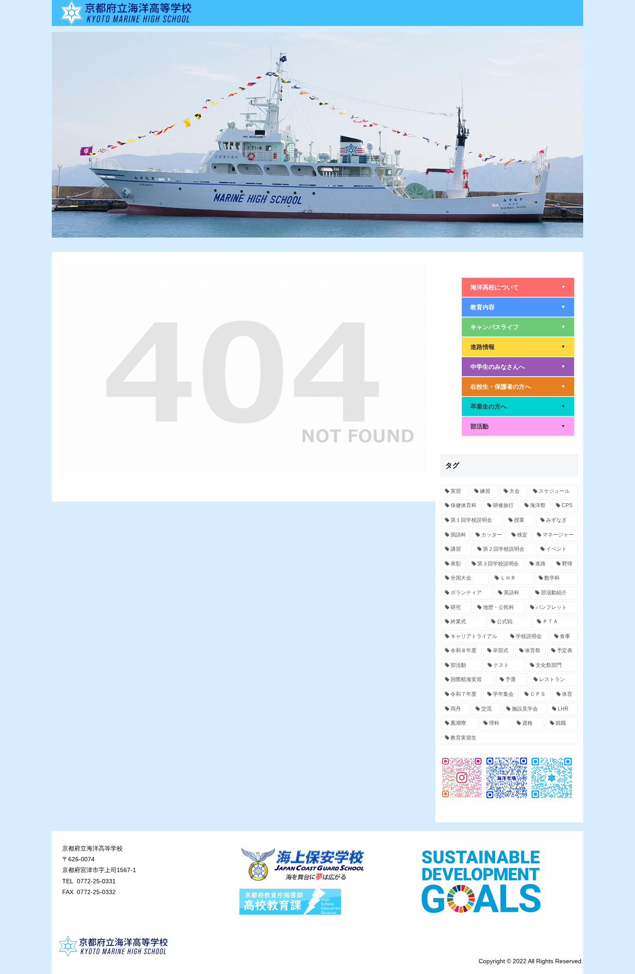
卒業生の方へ (517, 406)
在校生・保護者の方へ (517, 386)
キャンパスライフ (517, 327)
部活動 (517, 426)
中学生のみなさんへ (517, 366)
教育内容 (517, 307)
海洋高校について (517, 287)
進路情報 (517, 346)
